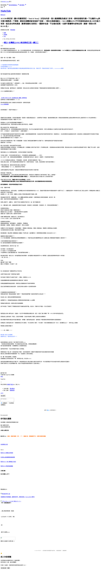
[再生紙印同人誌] (5, 493)
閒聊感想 (12, 390)
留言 (12, 384)
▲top (2, 393)
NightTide (6, 11)
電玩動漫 (12, 29)
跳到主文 (3, 14)
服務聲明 (64, 550)
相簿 (5, 32)
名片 (5, 36)
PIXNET (39, 550)
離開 (8, 568)
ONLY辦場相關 (5, 104)
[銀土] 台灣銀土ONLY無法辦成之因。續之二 (21, 43)
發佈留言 (3, 404)
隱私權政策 (58, 550)
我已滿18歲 (3, 568)
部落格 (5, 34)
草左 (2, 376)
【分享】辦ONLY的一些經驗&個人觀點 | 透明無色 (14, 97)
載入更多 (3, 395)
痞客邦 (9, 384)
